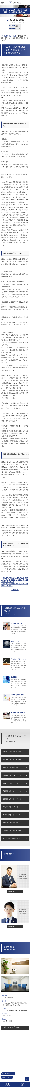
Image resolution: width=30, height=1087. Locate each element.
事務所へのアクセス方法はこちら (11, 1027)
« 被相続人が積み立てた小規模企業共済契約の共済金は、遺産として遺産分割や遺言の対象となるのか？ (14, 580)
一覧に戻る (15, 590)
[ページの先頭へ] (27, 1079)
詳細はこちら (12, 891)
